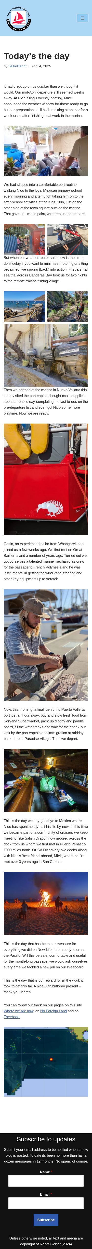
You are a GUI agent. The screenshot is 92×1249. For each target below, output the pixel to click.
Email (46, 1194)
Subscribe (46, 1220)
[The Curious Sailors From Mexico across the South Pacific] (18, 18)
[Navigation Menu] (82, 18)
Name (46, 1172)
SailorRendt (17, 66)
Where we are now (18, 1011)
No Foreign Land (53, 1011)
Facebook (12, 1017)
